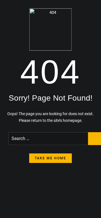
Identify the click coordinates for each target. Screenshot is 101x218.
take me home (50, 158)
